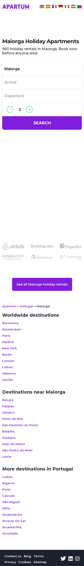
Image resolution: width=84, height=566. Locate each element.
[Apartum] (15, 7)
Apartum (9, 306)
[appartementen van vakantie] (73, 7)
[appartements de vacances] (54, 7)
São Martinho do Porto (20, 425)
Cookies (24, 562)
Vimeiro (8, 412)
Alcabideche (12, 514)
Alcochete (10, 533)
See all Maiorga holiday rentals (42, 284)
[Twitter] (63, 559)
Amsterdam (11, 329)
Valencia (9, 373)
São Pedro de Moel (17, 450)
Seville (7, 379)
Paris (6, 335)
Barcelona (10, 323)
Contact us (13, 556)
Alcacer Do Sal (14, 521)
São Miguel (11, 502)
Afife (6, 508)
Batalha (8, 431)
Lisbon (7, 367)
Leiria (6, 456)
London (8, 361)
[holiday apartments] (42, 7)
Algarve (8, 483)
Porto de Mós (12, 419)
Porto (6, 489)
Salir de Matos (13, 444)
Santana (8, 437)
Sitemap (40, 562)
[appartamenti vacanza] (67, 7)
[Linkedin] (70, 559)
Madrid (8, 342)
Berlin (7, 354)
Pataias (8, 406)
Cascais (8, 495)
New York (9, 348)
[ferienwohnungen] (60, 7)
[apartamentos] (79, 7)
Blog (27, 556)
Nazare (8, 400)
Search (42, 122)
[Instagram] (77, 559)
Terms (38, 556)
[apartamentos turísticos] (48, 7)
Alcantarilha (12, 527)
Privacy (10, 562)
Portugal (26, 306)
